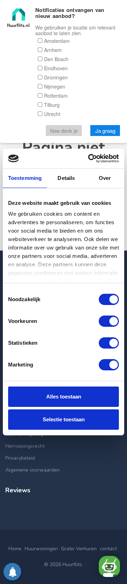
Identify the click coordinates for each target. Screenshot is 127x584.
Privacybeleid (20, 458)
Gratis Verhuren (79, 548)
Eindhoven (56, 68)
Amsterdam (57, 41)
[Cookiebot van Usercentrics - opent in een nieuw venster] (89, 158)
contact (108, 548)
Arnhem (53, 50)
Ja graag (105, 130)
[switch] (109, 321)
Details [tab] (66, 178)
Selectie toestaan (64, 419)
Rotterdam (56, 95)
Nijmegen (54, 86)
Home (15, 548)
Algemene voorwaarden (32, 470)
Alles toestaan (63, 397)
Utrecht (52, 114)
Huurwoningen (41, 548)
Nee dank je (64, 130)
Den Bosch (56, 59)
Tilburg (52, 105)
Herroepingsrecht (24, 446)
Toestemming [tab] (25, 178)
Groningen (56, 77)
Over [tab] (105, 178)
